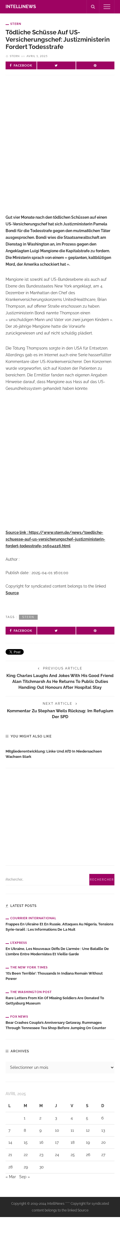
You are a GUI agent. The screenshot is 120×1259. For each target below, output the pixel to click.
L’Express (18, 942)
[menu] (107, 6)
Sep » (24, 1177)
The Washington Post (31, 992)
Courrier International (33, 918)
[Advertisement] (60, 149)
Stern (15, 23)
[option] (60, 753)
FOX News (19, 1016)
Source (12, 593)
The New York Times (29, 967)
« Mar (11, 1177)
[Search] (93, 6)
